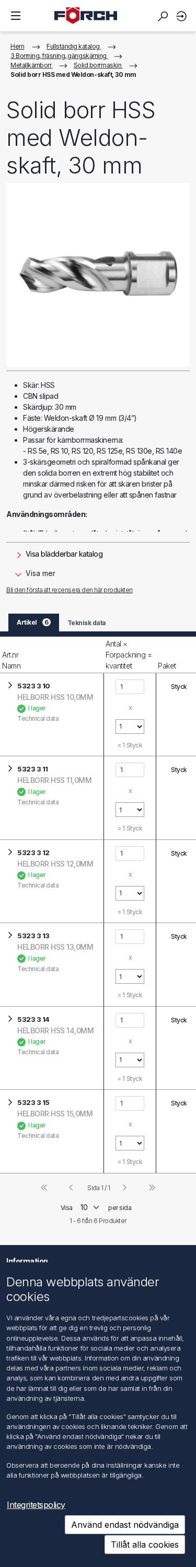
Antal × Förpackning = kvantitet (129, 654)
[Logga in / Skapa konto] (183, 15)
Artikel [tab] (33, 622)
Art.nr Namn (11, 660)
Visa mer (39, 573)
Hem (17, 46)
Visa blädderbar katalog (63, 553)
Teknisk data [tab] (86, 623)
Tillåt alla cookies (145, 1544)
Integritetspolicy (36, 1505)
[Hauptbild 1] (98, 274)
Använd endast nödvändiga (125, 1524)
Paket (167, 665)
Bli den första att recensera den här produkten (69, 590)
